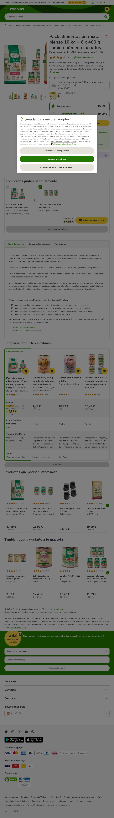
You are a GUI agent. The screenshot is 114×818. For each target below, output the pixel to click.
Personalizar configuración (57, 150)
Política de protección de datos (64, 144)
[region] (57, 144)
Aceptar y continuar (57, 159)
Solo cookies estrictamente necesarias (57, 167)
